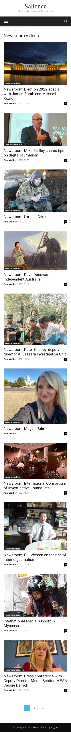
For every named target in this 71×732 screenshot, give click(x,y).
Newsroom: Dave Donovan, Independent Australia (26, 276)
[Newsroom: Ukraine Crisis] (35, 190)
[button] (66, 21)
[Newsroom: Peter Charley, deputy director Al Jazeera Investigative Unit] (35, 319)
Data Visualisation (13, 144)
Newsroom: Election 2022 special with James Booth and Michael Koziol (32, 94)
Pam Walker (10, 103)
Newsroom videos (13, 83)
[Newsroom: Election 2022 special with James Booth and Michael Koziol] (35, 63)
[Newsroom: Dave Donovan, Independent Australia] (35, 250)
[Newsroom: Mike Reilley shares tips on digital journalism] (35, 129)
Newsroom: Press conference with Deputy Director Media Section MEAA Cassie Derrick (35, 680)
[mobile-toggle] (6, 21)
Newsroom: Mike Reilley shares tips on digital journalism (34, 152)
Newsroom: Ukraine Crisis (25, 217)
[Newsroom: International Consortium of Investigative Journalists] (35, 461)
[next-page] (42, 708)
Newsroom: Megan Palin (24, 428)
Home (7, 30)
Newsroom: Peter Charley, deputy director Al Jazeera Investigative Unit (35, 351)
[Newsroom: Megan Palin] (35, 396)
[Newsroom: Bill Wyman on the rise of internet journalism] (35, 526)
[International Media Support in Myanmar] (35, 595)
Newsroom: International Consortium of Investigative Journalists (35, 485)
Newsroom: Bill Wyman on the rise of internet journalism (35, 557)
